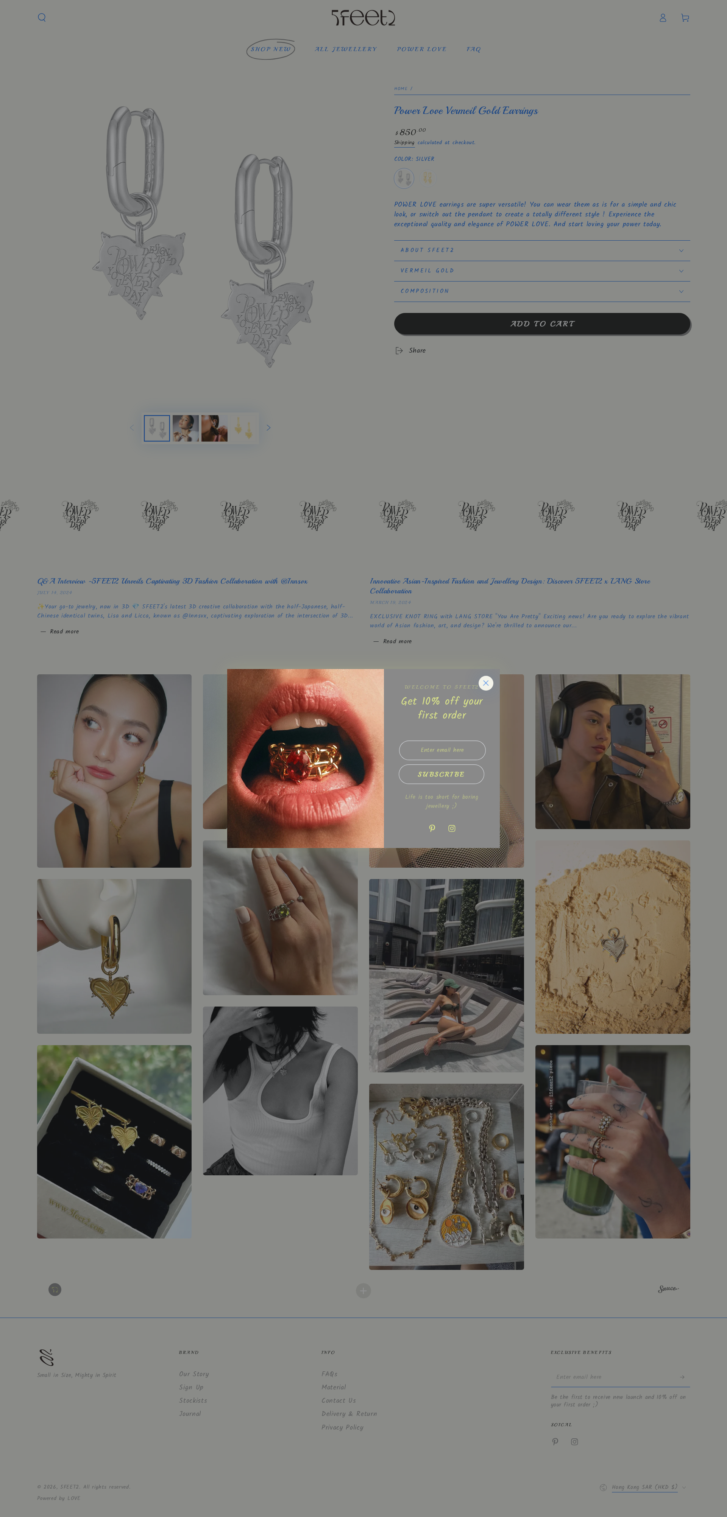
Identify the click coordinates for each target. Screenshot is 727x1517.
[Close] (486, 683)
